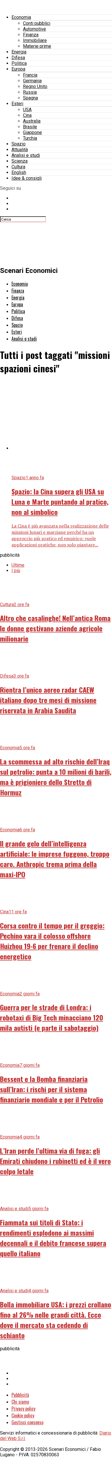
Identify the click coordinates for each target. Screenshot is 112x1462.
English (18, 172)
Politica (19, 63)
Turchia (30, 138)
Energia (18, 52)
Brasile (30, 126)
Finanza (30, 34)
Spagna (30, 98)
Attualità (19, 149)
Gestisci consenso (27, 1422)
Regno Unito (35, 86)
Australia (31, 121)
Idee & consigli (26, 178)
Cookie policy (22, 1415)
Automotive (34, 29)
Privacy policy (23, 1408)
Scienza (19, 161)
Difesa (18, 57)
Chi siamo (20, 1401)
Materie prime (37, 46)
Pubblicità (20, 1394)
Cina (27, 115)
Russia (30, 92)
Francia (30, 75)
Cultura (18, 166)
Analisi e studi (25, 155)
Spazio (18, 144)
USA (27, 109)
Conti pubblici (36, 23)
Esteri (17, 103)
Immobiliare (35, 40)
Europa (18, 69)
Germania (32, 80)
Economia (21, 17)
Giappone (32, 132)
